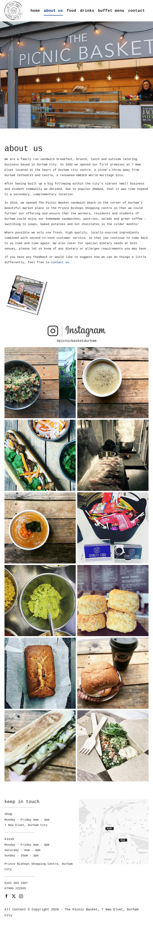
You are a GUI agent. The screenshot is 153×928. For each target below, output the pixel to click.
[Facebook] (6, 896)
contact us (60, 262)
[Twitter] (14, 896)
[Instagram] (76, 326)
